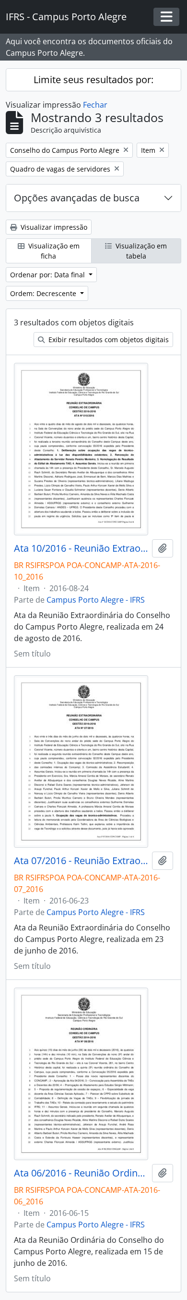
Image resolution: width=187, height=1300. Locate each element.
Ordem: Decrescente (44, 293)
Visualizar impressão (53, 227)
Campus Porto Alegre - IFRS (96, 599)
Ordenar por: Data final (48, 274)
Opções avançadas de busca (77, 197)
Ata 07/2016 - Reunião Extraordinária (81, 861)
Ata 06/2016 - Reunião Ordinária (81, 1173)
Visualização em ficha (53, 250)
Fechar (95, 104)
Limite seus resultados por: (93, 79)
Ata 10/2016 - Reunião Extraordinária (81, 548)
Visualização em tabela (140, 250)
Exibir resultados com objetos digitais (108, 339)
